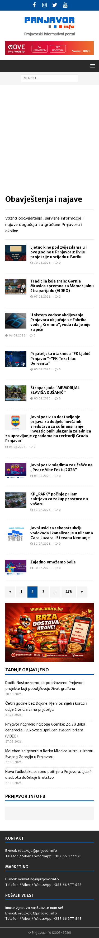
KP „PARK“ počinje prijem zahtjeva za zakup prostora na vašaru (59, 499)
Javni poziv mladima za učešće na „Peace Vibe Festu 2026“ (61, 467)
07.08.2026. (42, 296)
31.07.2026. (42, 510)
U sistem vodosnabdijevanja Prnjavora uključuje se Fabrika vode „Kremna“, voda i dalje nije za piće (60, 322)
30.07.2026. (42, 568)
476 (68, 592)
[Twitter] (54, 5)
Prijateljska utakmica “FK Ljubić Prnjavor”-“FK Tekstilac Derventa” (60, 358)
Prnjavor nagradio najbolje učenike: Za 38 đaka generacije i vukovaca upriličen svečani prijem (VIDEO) (45, 730)
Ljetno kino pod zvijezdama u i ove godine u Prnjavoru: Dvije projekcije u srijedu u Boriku (58, 252)
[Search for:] (49, 78)
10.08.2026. (42, 263)
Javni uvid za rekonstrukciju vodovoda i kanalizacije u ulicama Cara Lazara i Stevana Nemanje (61, 533)
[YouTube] (65, 5)
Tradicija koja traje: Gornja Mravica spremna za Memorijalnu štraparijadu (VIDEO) (62, 286)
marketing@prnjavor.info (38, 879)
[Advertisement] (49, 142)
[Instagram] (44, 5)
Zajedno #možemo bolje (53, 562)
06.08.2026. (17, 335)
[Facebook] (34, 5)
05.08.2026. (42, 369)
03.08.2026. (17, 447)
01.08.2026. (42, 476)
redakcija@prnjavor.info (37, 851)
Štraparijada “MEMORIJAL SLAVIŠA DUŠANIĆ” (55, 390)
